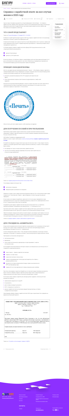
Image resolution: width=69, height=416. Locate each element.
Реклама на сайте (56, 394)
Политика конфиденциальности (8, 398)
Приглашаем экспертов (23, 396)
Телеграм (21, 398)
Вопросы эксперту (22, 394)
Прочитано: (39, 19)
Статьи (33, 3)
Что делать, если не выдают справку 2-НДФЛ (19, 341)
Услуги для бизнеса (51, 3)
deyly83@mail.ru (40, 410)
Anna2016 (10, 18)
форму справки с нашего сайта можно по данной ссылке (22, 218)
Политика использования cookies (42, 401)
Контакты (21, 400)
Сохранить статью (60, 18)
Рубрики (24, 3)
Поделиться (51, 18)
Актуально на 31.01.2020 (28, 18)
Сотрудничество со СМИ (40, 396)
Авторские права (56, 396)
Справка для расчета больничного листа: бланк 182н (20, 180)
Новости (29, 3)
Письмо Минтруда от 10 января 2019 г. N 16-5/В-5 (19, 35)
